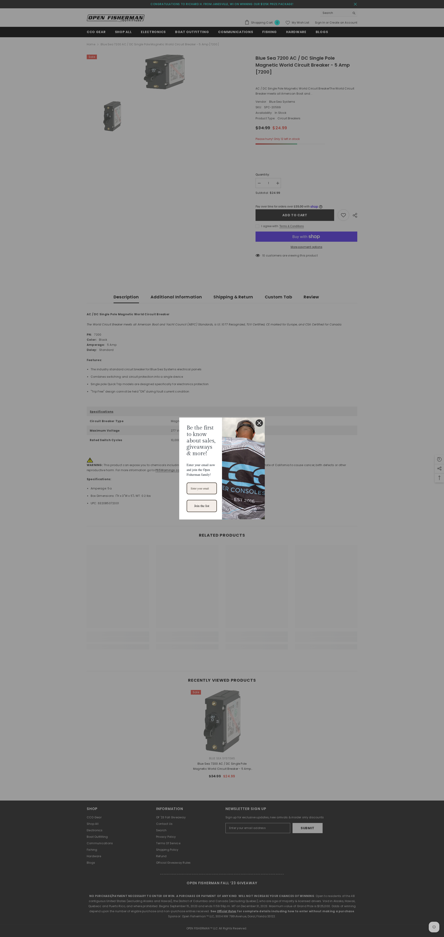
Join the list (201, 506)
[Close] (259, 423)
